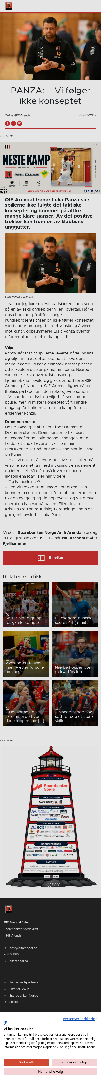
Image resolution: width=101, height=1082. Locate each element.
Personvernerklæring (80, 1018)
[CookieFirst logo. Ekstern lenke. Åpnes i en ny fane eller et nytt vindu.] (5, 1023)
